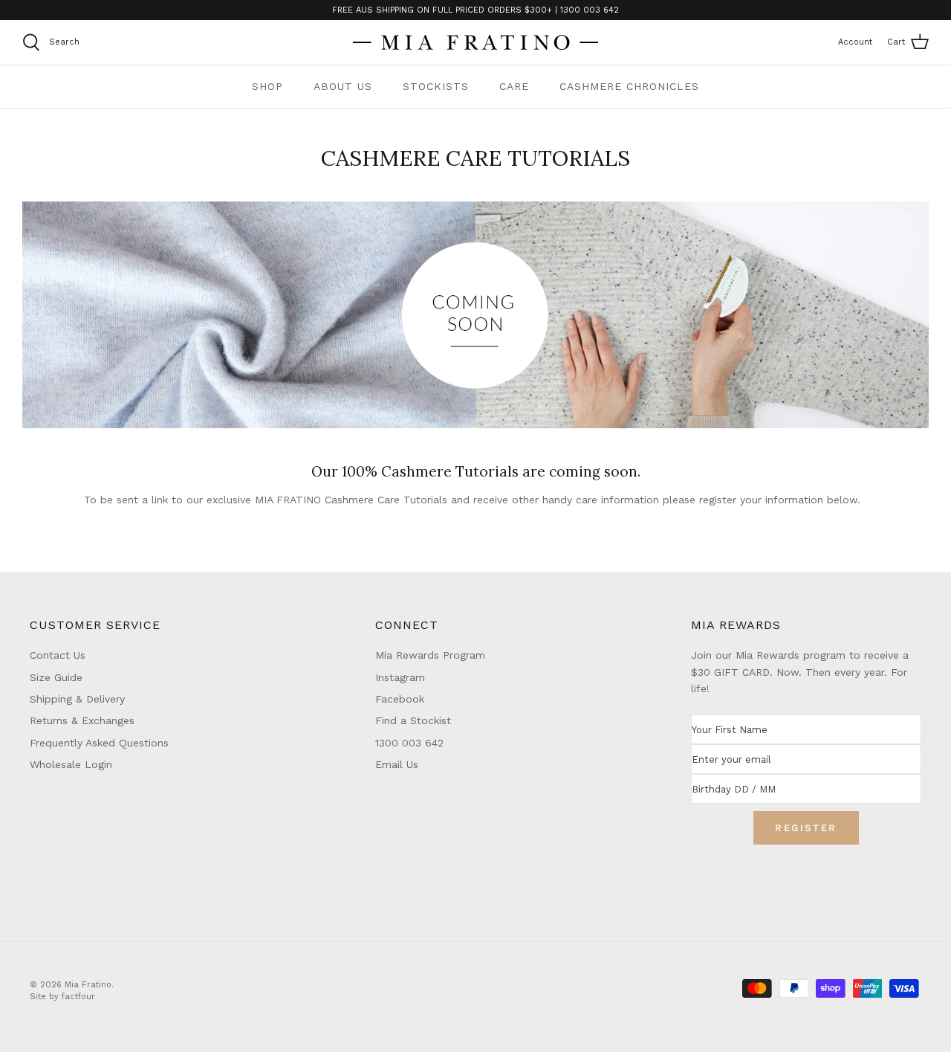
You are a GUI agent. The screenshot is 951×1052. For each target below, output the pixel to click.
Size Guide (56, 677)
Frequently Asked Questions (99, 743)
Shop (267, 86)
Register (806, 827)
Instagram (400, 677)
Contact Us (57, 655)
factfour (78, 996)
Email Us (396, 764)
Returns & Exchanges (82, 720)
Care (514, 86)
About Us (343, 86)
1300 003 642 (409, 743)
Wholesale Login (71, 764)
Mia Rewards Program (430, 655)
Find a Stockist (413, 720)
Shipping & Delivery (77, 699)
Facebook (399, 699)
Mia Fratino (88, 985)
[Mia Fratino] (475, 42)
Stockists (436, 86)
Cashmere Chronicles (629, 86)
